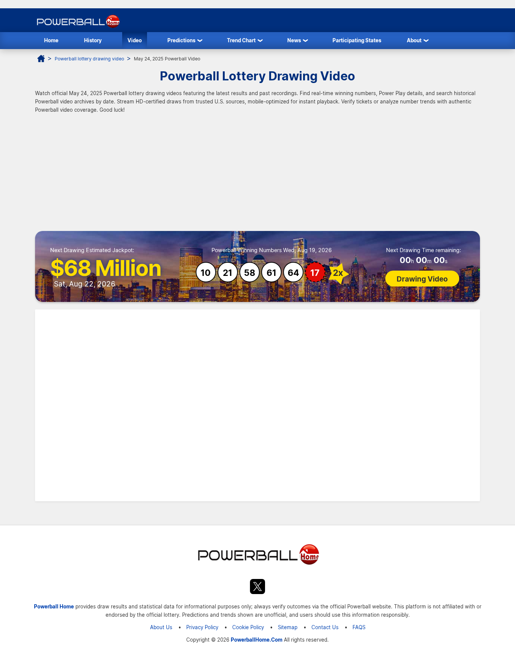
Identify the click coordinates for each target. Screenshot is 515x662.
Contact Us (325, 627)
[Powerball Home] (77, 28)
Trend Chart (241, 40)
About (414, 40)
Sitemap (287, 627)
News (294, 40)
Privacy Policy (202, 627)
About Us (161, 627)
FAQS (359, 627)
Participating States (357, 40)
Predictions (181, 40)
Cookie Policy (248, 627)
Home (51, 40)
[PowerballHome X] (257, 587)
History (93, 40)
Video (134, 40)
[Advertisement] (257, 174)
